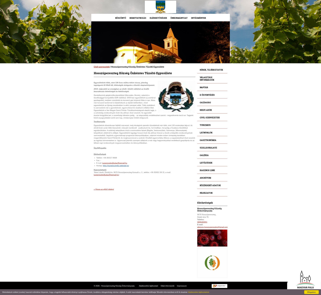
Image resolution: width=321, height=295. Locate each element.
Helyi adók (206, 110)
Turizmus (205, 125)
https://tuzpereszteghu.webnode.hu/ (116, 166)
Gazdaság (205, 102)
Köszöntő (120, 18)
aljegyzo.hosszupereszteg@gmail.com (212, 227)
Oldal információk (167, 286)
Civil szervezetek (102, 67)
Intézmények (198, 18)
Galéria (204, 155)
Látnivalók (206, 132)
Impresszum (182, 286)
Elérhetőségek (158, 18)
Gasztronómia (208, 140)
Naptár (204, 87)
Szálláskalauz (208, 147)
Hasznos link (207, 170)
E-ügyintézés (207, 95)
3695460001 (202, 222)
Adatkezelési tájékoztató (148, 286)
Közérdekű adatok (210, 185)
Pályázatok (206, 193)
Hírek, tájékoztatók (211, 69)
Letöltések (206, 162)
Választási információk (207, 78)
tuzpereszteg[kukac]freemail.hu (114, 163)
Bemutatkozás (138, 18)
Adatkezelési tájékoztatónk (198, 292)
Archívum (205, 177)
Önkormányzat (179, 18)
